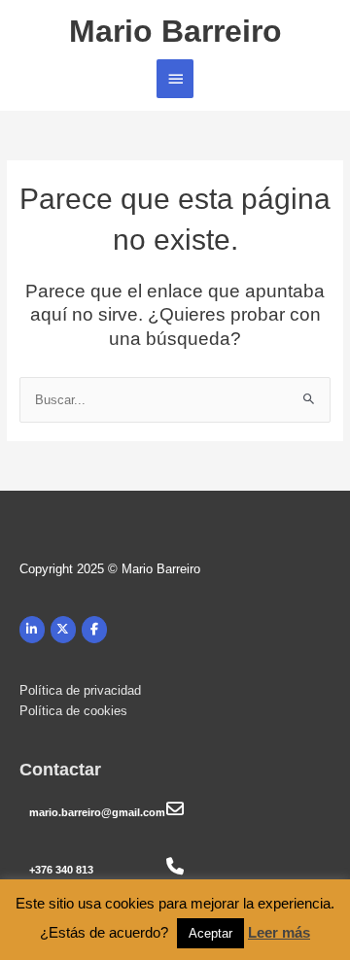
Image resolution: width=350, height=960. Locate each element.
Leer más (279, 932)
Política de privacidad (80, 690)
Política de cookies (73, 710)
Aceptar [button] (210, 933)
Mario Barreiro (175, 31)
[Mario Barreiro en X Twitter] (63, 629)
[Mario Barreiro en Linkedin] (32, 629)
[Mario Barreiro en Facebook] (94, 629)
